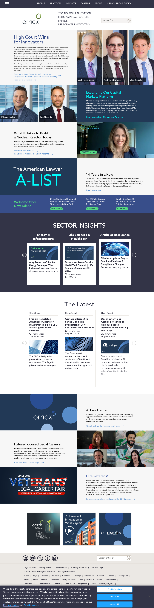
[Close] (149, 596)
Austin (26, 576)
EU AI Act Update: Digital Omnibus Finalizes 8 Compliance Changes (114, 261)
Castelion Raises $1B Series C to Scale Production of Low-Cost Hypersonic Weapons (79, 323)
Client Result (35, 313)
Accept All (114, 604)
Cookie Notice (61, 568)
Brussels (55, 576)
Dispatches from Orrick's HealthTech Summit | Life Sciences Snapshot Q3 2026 (79, 267)
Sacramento (111, 580)
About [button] (99, 3)
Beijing (36, 576)
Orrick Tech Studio (119, 3)
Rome (99, 580)
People (41, 3)
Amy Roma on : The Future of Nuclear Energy (43, 265)
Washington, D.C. (106, 584)
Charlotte (66, 576)
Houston (100, 576)
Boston (45, 576)
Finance (63, 21)
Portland (90, 580)
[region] (77, 597)
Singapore (82, 584)
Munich (44, 580)
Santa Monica (44, 584)
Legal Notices (30, 568)
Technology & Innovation (74, 13)
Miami (26, 580)
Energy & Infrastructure (73, 17)
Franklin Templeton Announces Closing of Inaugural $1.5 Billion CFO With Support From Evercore (43, 325)
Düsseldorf (89, 576)
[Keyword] (128, 558)
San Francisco (29, 584)
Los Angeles (123, 576)
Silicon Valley (69, 584)
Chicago (77, 576)
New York (55, 580)
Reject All (115, 597)
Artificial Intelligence (115, 235)
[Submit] (128, 20)
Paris (81, 580)
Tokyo (93, 584)
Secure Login (97, 568)
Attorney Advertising (80, 568)
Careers (85, 3)
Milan (35, 580)
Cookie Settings (115, 589)
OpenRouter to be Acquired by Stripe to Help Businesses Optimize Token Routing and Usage (114, 325)
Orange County (68, 580)
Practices (56, 3)
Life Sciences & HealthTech (74, 24)
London (111, 576)
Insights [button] (71, 3)
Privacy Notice (45, 568)
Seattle (57, 584)
